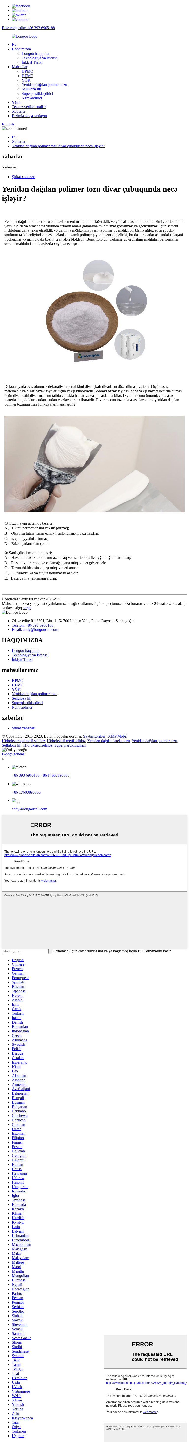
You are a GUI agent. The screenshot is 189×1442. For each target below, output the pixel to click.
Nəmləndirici (32, 98)
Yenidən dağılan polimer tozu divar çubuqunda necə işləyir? (58, 146)
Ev (14, 44)
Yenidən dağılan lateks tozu (108, 741)
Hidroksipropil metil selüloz (23, 741)
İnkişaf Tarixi (32, 62)
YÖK (26, 80)
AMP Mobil (117, 736)
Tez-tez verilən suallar (29, 107)
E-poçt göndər (13, 754)
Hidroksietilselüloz (37, 745)
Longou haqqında (35, 53)
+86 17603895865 (55, 775)
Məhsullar (19, 67)
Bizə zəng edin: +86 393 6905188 (28, 28)
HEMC (27, 76)
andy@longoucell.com (29, 809)
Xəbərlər (18, 111)
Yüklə (16, 102)
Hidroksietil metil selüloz (66, 741)
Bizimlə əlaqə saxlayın (29, 116)
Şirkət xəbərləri (23, 177)
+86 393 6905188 (26, 775)
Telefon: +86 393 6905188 (32, 625)
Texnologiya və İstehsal (40, 58)
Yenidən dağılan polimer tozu (44, 85)
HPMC (27, 71)
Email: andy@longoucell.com (35, 629)
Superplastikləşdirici (37, 93)
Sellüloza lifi (31, 89)
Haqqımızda (21, 49)
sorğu (27, 608)
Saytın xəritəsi (94, 736)
